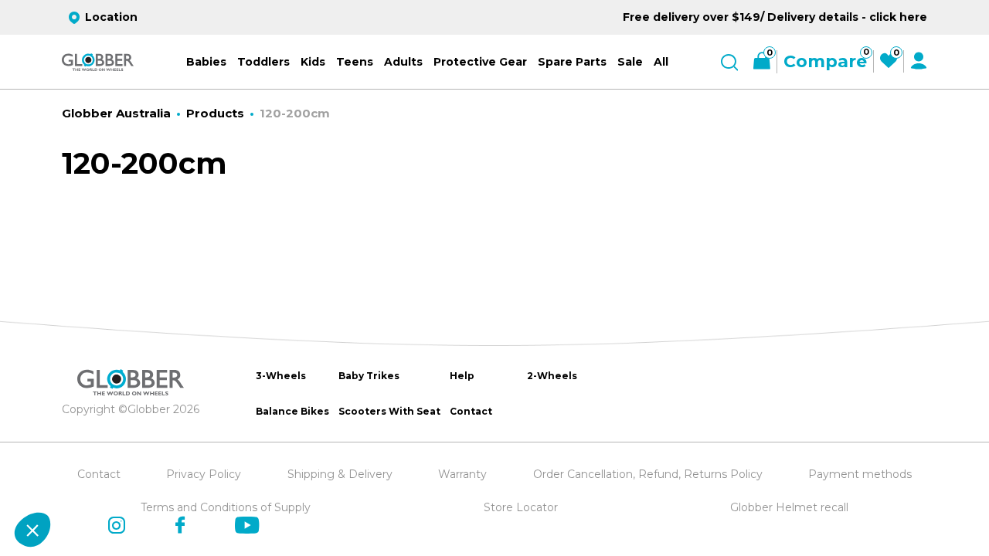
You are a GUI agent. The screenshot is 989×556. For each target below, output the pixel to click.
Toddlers (263, 62)
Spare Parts (572, 62)
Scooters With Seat (389, 411)
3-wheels (281, 375)
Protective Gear (480, 62)
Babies (206, 62)
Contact (471, 411)
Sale (630, 62)
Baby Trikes (368, 375)
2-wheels (552, 375)
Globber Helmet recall (789, 507)
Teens (354, 62)
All (661, 62)
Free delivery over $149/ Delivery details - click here (775, 17)
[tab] (302, 496)
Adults (403, 62)
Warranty (462, 474)
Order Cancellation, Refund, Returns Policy (648, 474)
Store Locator (521, 507)
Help (462, 375)
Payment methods (860, 474)
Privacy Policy (203, 474)
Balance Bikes (292, 411)
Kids (313, 62)
